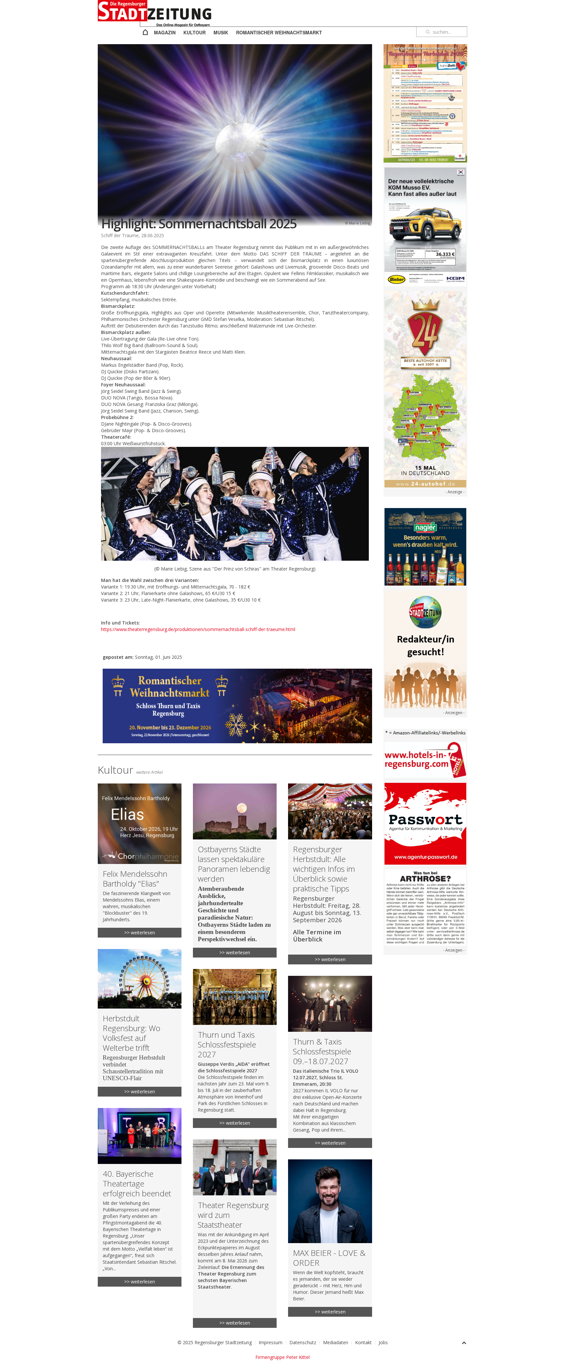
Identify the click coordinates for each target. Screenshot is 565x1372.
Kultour (194, 32)
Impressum (270, 1342)
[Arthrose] (425, 907)
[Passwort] (425, 823)
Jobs (383, 1342)
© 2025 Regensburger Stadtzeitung (215, 1342)
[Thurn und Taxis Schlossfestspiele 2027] (235, 1048)
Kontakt (363, 1342)
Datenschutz (302, 1342)
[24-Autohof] (425, 389)
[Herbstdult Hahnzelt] (425, 103)
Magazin (165, 32)
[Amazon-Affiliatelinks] (425, 732)
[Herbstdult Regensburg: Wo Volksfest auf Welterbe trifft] (139, 1023)
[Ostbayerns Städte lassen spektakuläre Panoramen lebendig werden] (235, 870)
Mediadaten (335, 1342)
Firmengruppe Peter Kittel (282, 1357)
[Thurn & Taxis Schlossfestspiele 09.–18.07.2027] (330, 1062)
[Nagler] (425, 546)
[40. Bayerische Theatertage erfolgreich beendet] (139, 1197)
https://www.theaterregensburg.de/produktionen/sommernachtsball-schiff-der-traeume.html (198, 629)
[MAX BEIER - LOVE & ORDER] (330, 1238)
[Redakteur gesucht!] (425, 648)
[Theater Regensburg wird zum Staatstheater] (235, 1233)
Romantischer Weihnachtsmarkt (279, 32)
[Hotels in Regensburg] (425, 759)
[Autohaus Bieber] (425, 226)
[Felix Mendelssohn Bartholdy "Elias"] (139, 860)
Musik (221, 32)
